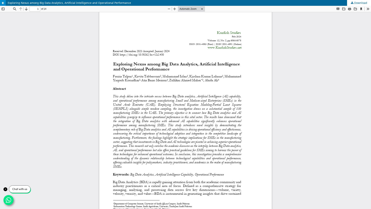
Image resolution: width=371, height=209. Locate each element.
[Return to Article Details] (3, 3)
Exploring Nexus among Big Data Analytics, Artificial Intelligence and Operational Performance (69, 3)
